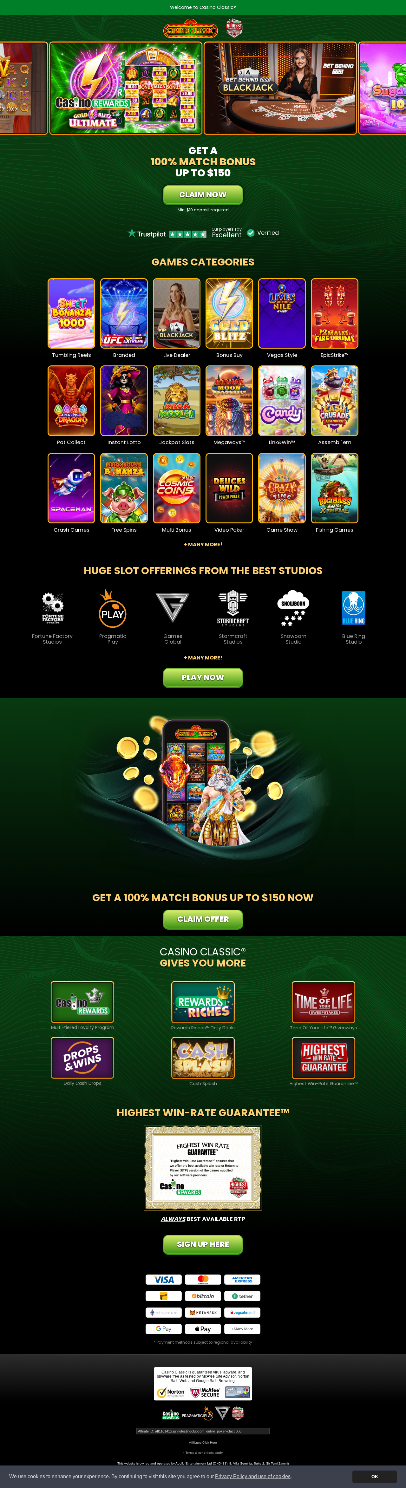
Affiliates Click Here (203, 1442)
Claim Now (203, 194)
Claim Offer (203, 919)
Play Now (71, 318)
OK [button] (374, 1476)
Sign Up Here (203, 1244)
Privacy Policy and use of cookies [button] (253, 1476)
